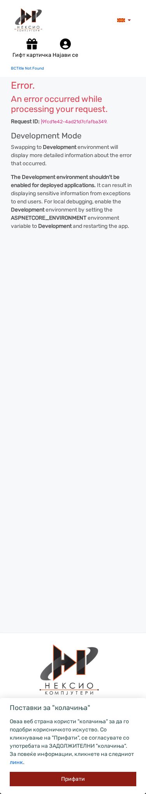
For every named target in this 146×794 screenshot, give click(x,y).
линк (16, 762)
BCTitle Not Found (27, 68)
